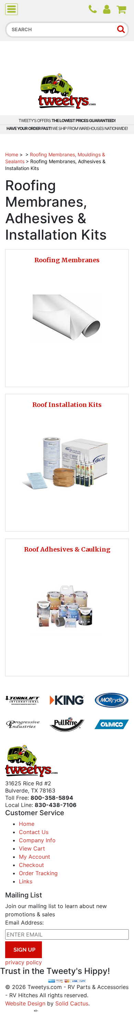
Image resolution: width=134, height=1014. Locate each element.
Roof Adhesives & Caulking (67, 549)
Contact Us (33, 832)
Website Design (25, 1003)
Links (25, 881)
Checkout (31, 864)
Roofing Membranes (67, 260)
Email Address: (24, 922)
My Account (34, 856)
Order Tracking (38, 873)
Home (11, 154)
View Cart (32, 848)
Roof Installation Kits (67, 405)
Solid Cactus (71, 1003)
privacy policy (23, 962)
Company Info (37, 840)
